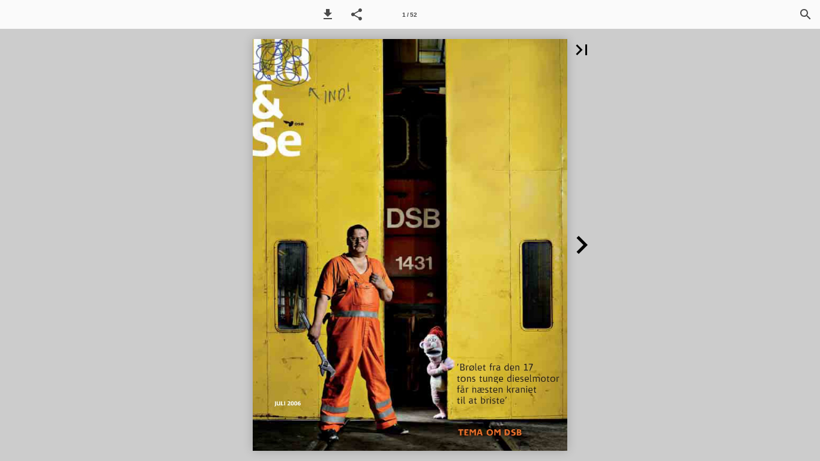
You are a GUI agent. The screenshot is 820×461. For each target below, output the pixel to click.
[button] (327, 14)
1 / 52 (409, 14)
